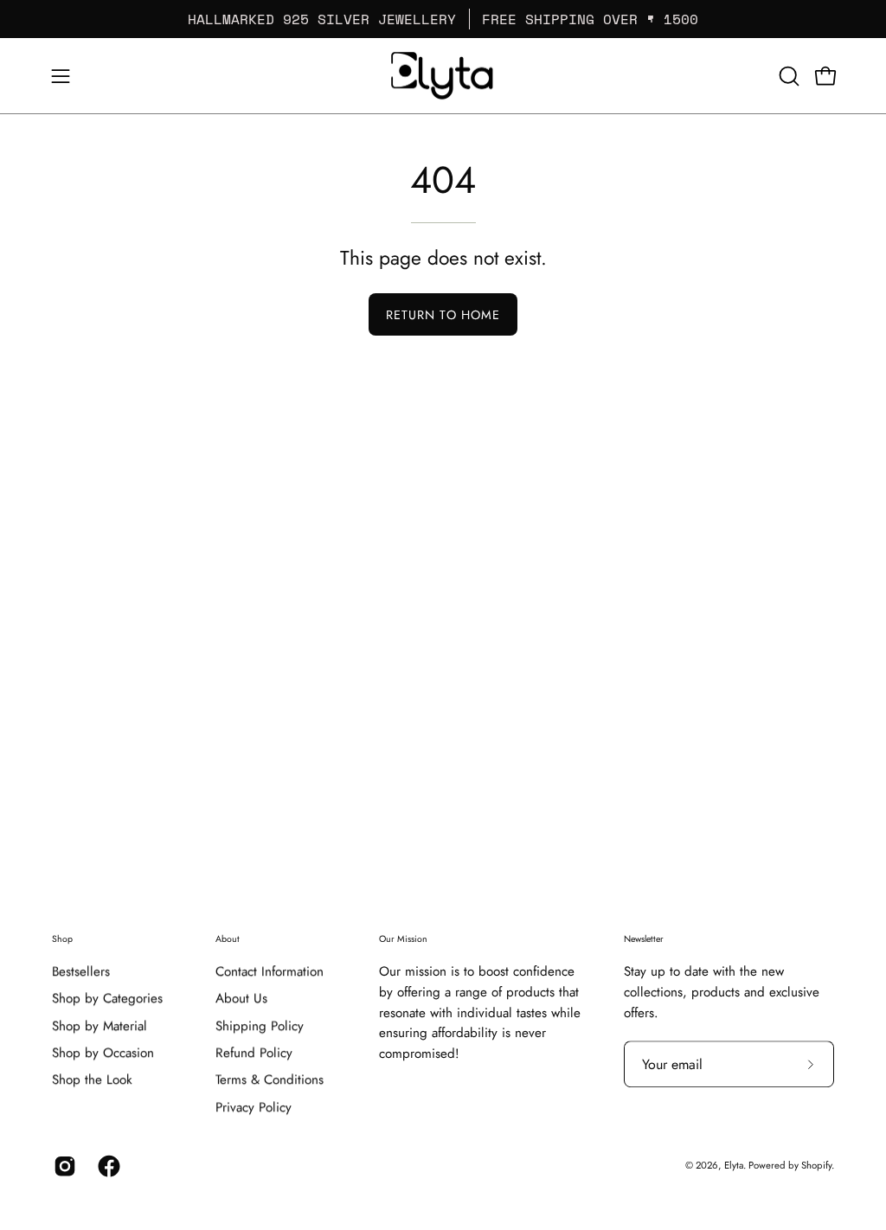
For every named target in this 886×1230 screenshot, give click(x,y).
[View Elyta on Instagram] (63, 1166)
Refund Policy (253, 1052)
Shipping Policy (259, 1025)
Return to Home (443, 315)
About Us (241, 999)
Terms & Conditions (269, 1080)
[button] (787, 76)
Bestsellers (81, 971)
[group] (443, 19)
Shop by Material (99, 1025)
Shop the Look (92, 1080)
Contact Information (269, 971)
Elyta (733, 1165)
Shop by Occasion (103, 1052)
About (227, 939)
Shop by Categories (107, 999)
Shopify (816, 1165)
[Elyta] (443, 75)
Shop (62, 939)
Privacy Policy (253, 1107)
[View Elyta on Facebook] (107, 1166)
